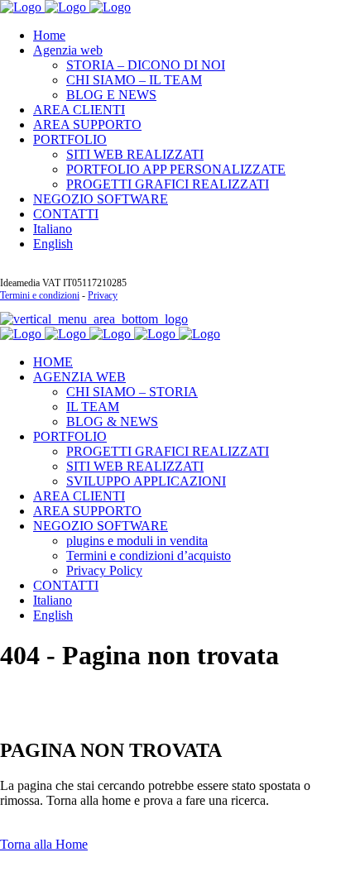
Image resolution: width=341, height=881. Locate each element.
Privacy (103, 295)
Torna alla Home (44, 844)
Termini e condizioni (39, 295)
